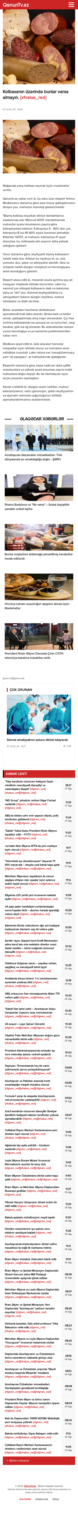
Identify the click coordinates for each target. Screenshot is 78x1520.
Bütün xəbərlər (19, 1460)
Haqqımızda (41, 1499)
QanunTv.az (30, 1486)
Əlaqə (55, 1499)
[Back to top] (67, 1510)
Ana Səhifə (25, 1499)
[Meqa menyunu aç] (71, 4)
